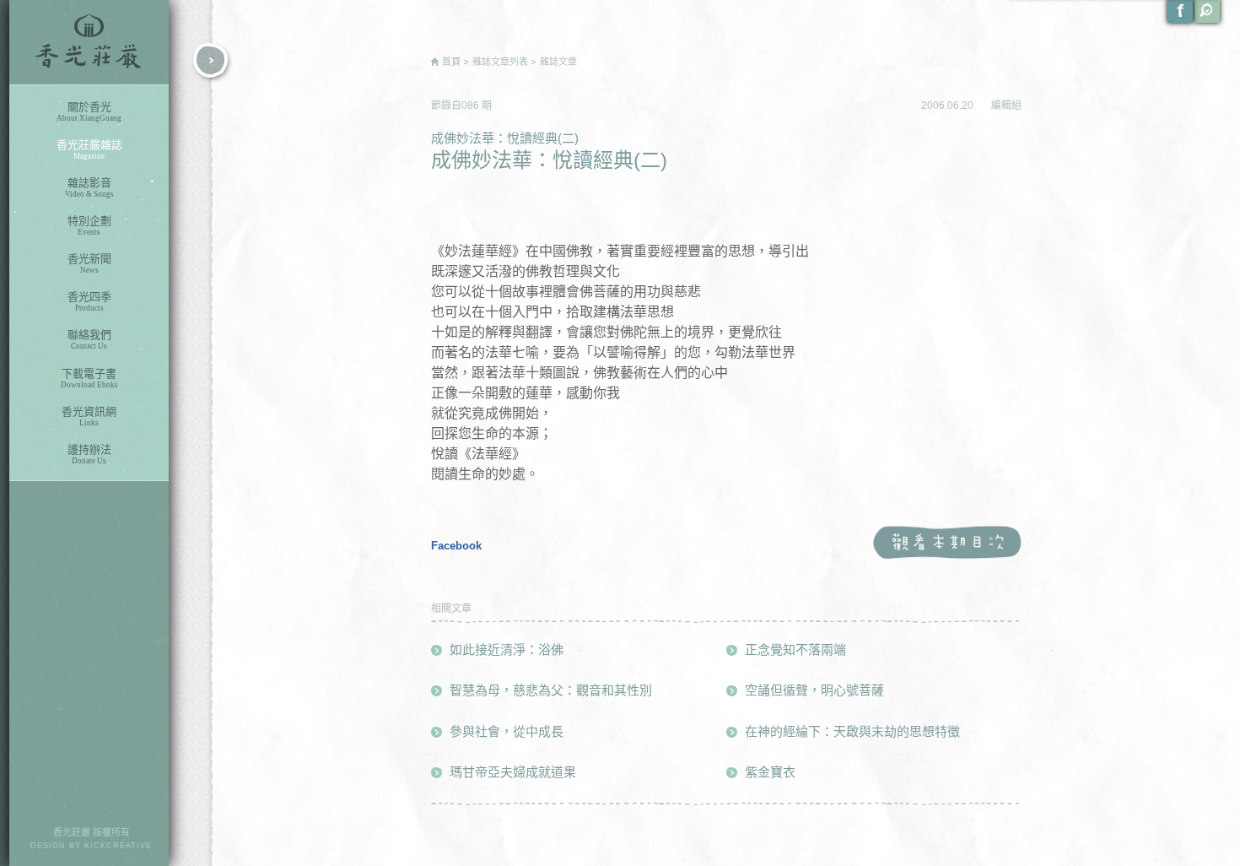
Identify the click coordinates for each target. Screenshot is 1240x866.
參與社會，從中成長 (506, 731)
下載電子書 (89, 378)
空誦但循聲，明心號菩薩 (814, 690)
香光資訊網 (89, 416)
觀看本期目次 (947, 543)
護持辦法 (89, 454)
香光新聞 (89, 263)
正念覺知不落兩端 (795, 649)
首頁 (451, 62)
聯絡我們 (89, 339)
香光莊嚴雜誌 (89, 149)
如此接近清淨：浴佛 (506, 649)
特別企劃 (89, 225)
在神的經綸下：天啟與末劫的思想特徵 (852, 731)
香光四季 (89, 301)
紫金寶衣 (770, 772)
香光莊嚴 (89, 42)
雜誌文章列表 (500, 62)
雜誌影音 (89, 187)
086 (471, 105)
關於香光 (89, 111)
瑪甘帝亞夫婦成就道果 (513, 772)
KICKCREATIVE (118, 846)
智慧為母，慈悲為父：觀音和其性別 (551, 690)
